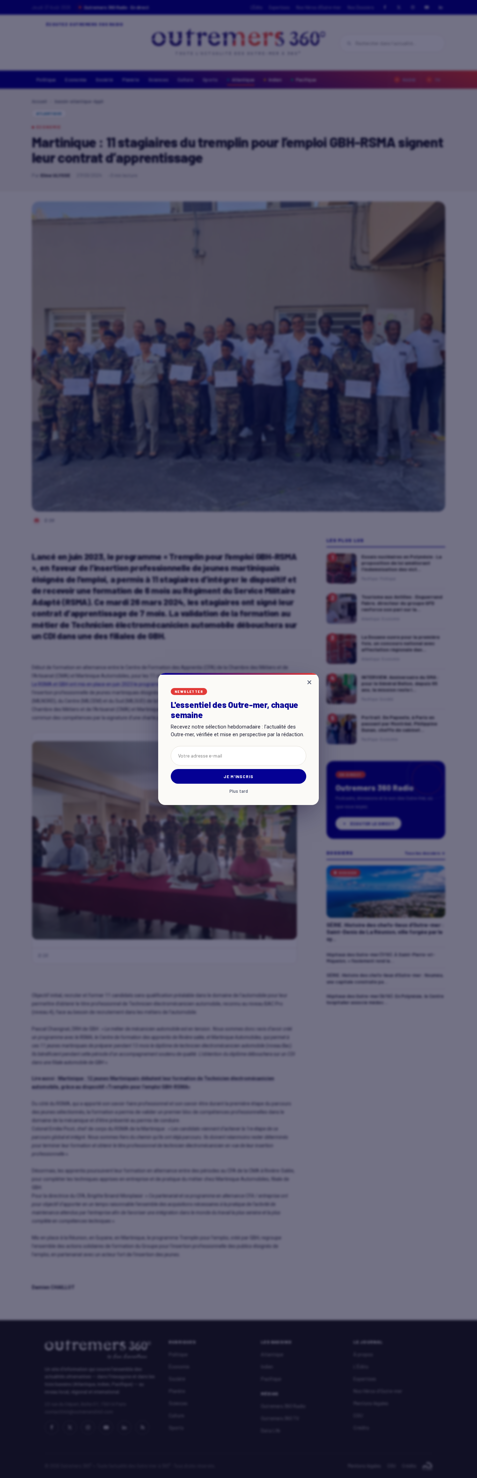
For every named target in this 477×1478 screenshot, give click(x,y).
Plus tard (238, 791)
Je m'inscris (238, 776)
